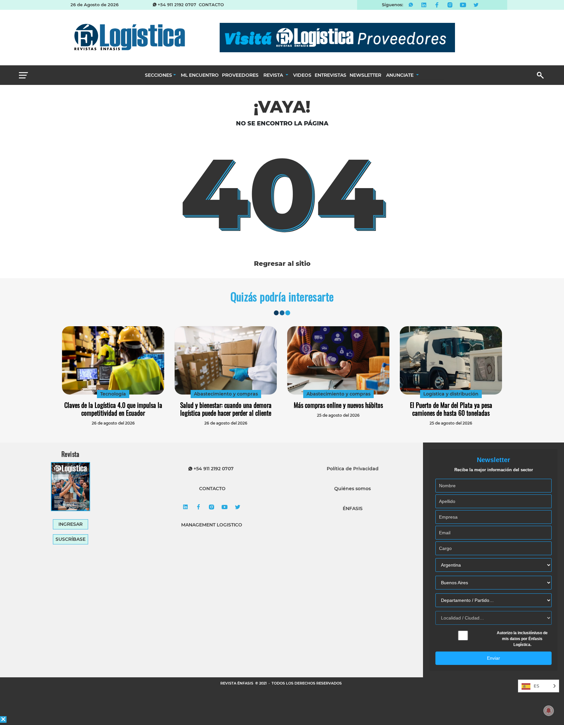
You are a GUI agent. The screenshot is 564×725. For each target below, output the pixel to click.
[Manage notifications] (548, 710)
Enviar (493, 658)
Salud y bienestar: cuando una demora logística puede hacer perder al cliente (226, 409)
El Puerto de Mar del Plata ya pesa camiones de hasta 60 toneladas (451, 409)
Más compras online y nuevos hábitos (338, 405)
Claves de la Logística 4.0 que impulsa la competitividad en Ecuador (113, 409)
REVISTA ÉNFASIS (237, 683)
